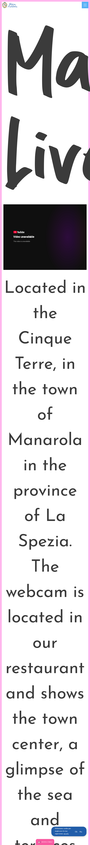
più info (66, 834)
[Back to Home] (10, 5)
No (81, 832)
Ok (76, 832)
